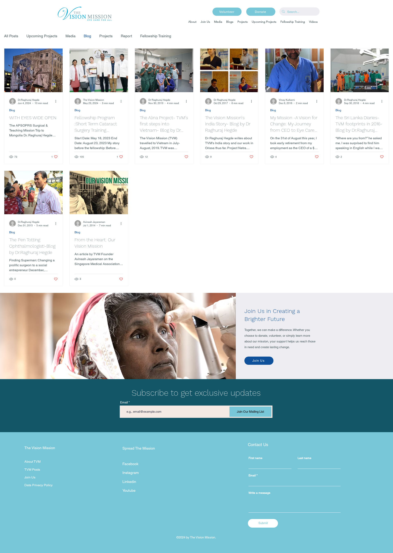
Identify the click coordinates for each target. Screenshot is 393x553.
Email (124, 402)
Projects (106, 36)
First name (255, 458)
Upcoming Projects (41, 36)
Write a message (259, 492)
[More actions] (57, 101)
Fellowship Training (155, 36)
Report (126, 36)
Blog (87, 36)
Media (71, 36)
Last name (304, 458)
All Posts (11, 36)
